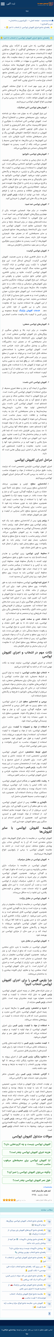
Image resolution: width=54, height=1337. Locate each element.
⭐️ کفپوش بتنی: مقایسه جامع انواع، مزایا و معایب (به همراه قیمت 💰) (25, 1305)
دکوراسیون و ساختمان (18, 20)
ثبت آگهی (11, 3)
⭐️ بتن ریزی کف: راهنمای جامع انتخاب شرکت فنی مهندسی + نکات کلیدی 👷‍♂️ (26, 1268)
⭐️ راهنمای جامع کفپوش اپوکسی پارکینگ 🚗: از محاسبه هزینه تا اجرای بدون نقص (27, 1287)
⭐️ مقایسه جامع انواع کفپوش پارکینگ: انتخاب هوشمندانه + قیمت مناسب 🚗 (28, 1296)
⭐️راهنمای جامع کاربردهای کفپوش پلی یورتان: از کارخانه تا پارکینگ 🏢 (27, 1232)
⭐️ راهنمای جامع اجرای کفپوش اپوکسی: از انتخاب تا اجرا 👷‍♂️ (29, 27)
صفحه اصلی (34, 20)
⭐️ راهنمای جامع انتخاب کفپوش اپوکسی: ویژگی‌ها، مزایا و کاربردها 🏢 (26, 1223)
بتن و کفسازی (47, 24)
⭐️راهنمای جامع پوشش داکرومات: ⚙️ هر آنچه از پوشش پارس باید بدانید (27, 1241)
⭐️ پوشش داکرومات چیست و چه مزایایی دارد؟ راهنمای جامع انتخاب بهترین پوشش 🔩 (27, 1250)
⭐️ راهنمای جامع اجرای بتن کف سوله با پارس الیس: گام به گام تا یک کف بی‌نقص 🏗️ (25, 1277)
